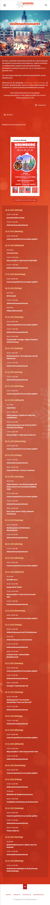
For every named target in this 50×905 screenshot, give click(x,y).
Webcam (9, 115)
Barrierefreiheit (38, 894)
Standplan (41, 105)
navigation (4, 5)
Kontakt (8, 894)
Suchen (46, 5)
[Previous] (15, 166)
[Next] (34, 166)
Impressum (16, 894)
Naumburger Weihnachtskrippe (34, 83)
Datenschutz (27, 894)
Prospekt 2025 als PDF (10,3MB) (26, 200)
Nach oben (25, 886)
